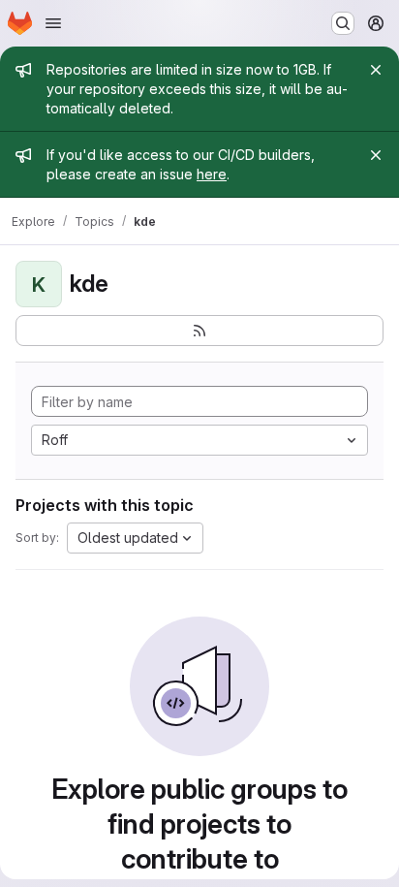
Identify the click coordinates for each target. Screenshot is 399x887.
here (212, 174)
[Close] (375, 69)
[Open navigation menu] (53, 23)
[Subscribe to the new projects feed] (199, 330)
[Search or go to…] (342, 23)
